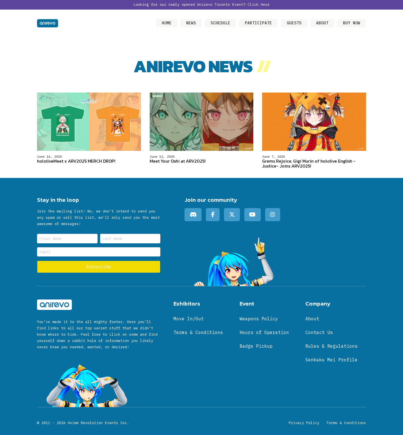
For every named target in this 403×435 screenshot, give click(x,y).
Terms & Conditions (346, 422)
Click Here (258, 4)
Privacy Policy (304, 422)
